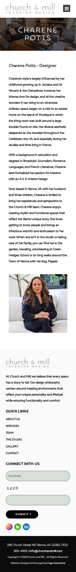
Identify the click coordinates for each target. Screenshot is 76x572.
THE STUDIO (14, 439)
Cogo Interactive (56, 563)
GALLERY (12, 446)
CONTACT (12, 453)
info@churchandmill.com (45, 551)
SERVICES (12, 426)
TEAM (10, 432)
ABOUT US (13, 419)
